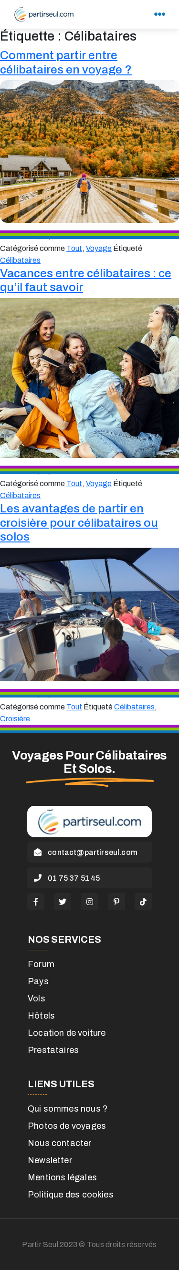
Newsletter (50, 1160)
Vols (36, 998)
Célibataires (20, 260)
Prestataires (53, 1050)
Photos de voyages (67, 1126)
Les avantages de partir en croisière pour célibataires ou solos (79, 522)
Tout (74, 248)
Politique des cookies (71, 1194)
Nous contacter (60, 1143)
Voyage (99, 248)
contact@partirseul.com (91, 852)
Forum (41, 964)
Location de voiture (66, 1033)
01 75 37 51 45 (73, 878)
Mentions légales (62, 1177)
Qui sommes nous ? (67, 1109)
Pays (38, 981)
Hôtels (41, 1015)
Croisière (15, 719)
